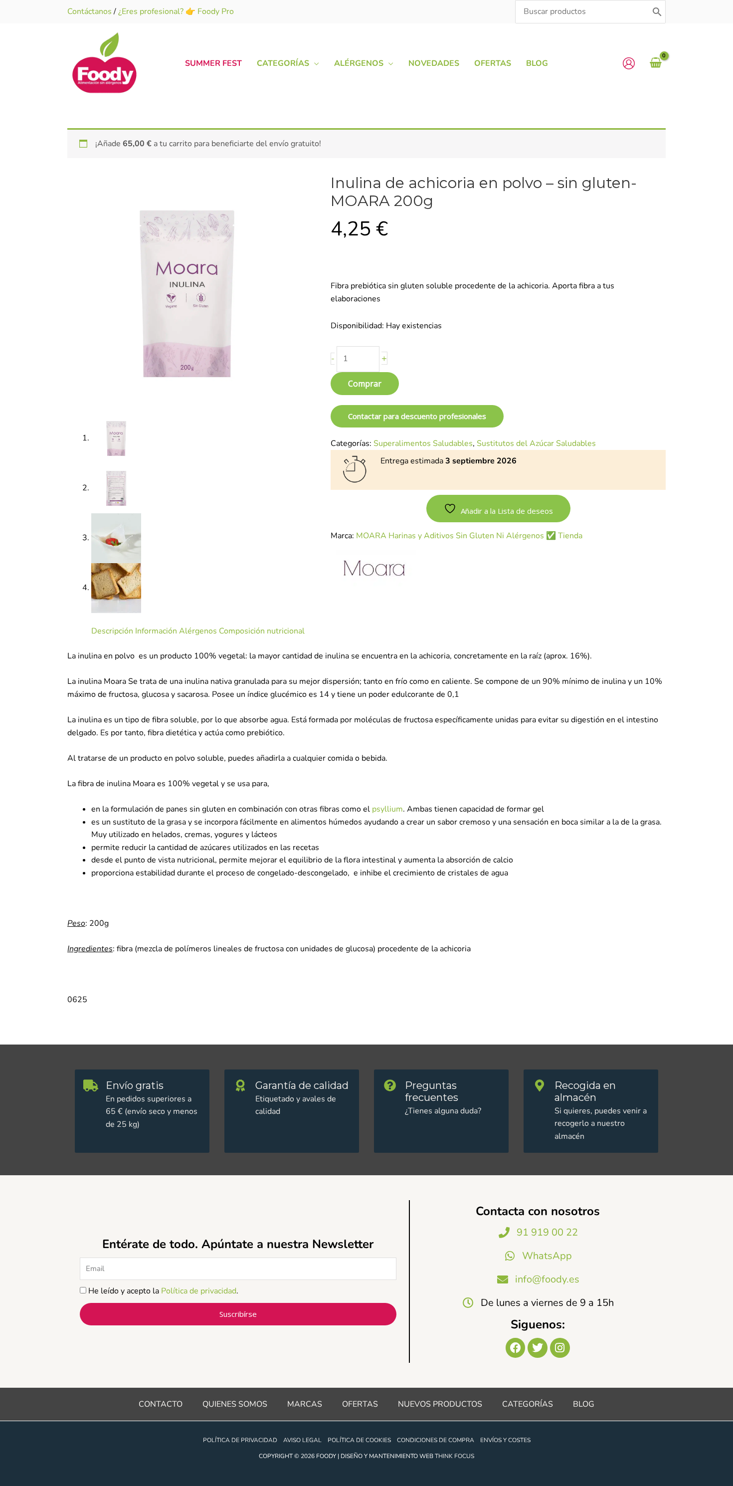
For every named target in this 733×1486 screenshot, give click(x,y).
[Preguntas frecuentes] (390, 1085)
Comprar (364, 383)
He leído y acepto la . (163, 1290)
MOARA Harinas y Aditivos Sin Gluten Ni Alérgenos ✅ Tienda (469, 535)
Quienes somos (234, 1404)
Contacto (161, 1404)
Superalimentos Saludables (423, 443)
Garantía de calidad (302, 1085)
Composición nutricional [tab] (262, 631)
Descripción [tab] (112, 631)
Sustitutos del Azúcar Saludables (536, 443)
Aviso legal (302, 1440)
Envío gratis (135, 1085)
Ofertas (360, 1404)
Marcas (304, 1404)
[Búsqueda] (657, 11)
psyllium (387, 809)
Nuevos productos (440, 1404)
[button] (314, 63)
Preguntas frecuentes (431, 1091)
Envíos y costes (505, 1440)
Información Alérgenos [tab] (176, 631)
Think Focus (454, 1456)
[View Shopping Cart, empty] (655, 63)
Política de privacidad (198, 1290)
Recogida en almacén (585, 1091)
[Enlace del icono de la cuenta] (628, 63)
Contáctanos (89, 11)
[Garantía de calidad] (240, 1085)
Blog (583, 1404)
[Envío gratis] (91, 1085)
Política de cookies (359, 1440)
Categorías (527, 1404)
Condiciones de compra (435, 1440)
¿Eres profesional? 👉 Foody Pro (176, 11)
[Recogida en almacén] (540, 1085)
